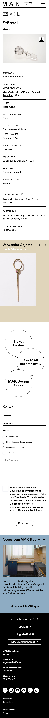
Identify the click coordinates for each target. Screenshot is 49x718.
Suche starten (23, 619)
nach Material (13, 249)
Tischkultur (9, 106)
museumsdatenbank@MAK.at (12, 669)
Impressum (7, 705)
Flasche (7, 183)
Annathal (7, 95)
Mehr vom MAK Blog (23, 606)
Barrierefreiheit (9, 709)
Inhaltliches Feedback (15, 447)
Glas (5, 118)
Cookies (6, 713)
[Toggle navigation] (43, 4)
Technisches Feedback (15, 453)
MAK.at (23, 627)
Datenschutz (8, 702)
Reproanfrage (12, 436)
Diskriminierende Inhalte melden (19, 442)
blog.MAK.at (23, 634)
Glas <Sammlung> (13, 76)
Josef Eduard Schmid (28, 92)
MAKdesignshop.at (23, 642)
